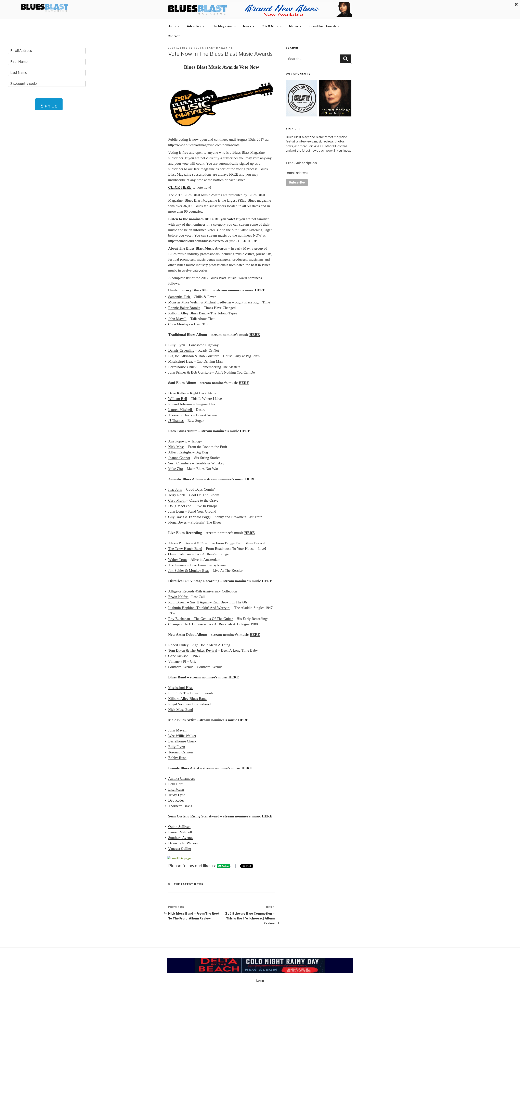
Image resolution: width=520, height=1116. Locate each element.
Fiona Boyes (177, 522)
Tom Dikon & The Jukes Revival (192, 650)
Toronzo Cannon (180, 752)
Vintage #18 (177, 661)
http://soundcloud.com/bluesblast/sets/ (196, 241)
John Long (176, 511)
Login (260, 980)
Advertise (194, 26)
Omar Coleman (179, 554)
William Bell (177, 399)
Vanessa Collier (179, 849)
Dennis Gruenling (181, 350)
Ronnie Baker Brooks (184, 308)
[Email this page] (179, 858)
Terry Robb (176, 495)
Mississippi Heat (180, 361)
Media (293, 26)
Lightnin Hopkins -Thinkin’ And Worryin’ (199, 608)
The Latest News (189, 884)
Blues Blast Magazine (213, 48)
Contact (174, 36)
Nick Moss (176, 447)
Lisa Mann (176, 789)
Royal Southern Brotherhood (189, 704)
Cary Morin (176, 500)
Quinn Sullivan (179, 827)
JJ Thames (176, 420)
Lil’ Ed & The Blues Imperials (190, 693)
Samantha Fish (179, 297)
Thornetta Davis (180, 415)
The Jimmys (177, 565)
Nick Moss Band (180, 709)
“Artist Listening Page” (255, 230)
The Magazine (222, 26)
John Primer (177, 372)
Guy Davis (176, 517)
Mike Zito (175, 469)
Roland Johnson (180, 404)
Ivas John (175, 489)
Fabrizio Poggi (200, 517)
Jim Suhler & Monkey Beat (188, 570)
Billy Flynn (176, 345)
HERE (260, 290)
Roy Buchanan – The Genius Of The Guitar (200, 619)
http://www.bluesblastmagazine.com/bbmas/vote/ (204, 145)
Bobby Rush (177, 758)
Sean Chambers (179, 463)
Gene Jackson (178, 656)
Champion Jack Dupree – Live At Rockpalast (201, 624)
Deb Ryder (176, 800)
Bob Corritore (209, 356)
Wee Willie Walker (182, 736)
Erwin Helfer (178, 597)
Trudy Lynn (176, 795)
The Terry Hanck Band (185, 549)
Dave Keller (177, 393)
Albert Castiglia (180, 452)
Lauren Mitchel (179, 832)
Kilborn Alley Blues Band (187, 313)
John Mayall (177, 319)
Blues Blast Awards (322, 26)
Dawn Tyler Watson (183, 843)
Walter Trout (177, 559)
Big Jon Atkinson (181, 356)
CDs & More (270, 26)
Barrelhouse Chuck (182, 367)
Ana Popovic (177, 441)
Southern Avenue (180, 667)
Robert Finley (179, 645)
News (247, 26)
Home (172, 26)
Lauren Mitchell (180, 409)
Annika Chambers (181, 778)
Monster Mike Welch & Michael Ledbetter (199, 302)
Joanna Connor (179, 458)
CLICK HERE (180, 187)
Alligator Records (181, 591)
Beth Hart (175, 784)
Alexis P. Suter (179, 543)
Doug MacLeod (179, 506)
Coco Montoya (179, 324)
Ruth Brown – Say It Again (188, 602)
